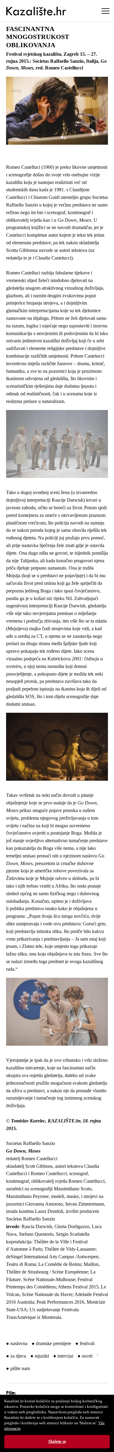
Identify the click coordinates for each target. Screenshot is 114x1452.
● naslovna (16, 1343)
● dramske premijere (51, 1343)
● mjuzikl (39, 1355)
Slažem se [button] (57, 1441)
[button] (57, 111)
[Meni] (105, 11)
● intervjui (63, 1355)
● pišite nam (18, 1368)
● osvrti (85, 1355)
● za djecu (16, 1355)
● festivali (85, 1343)
